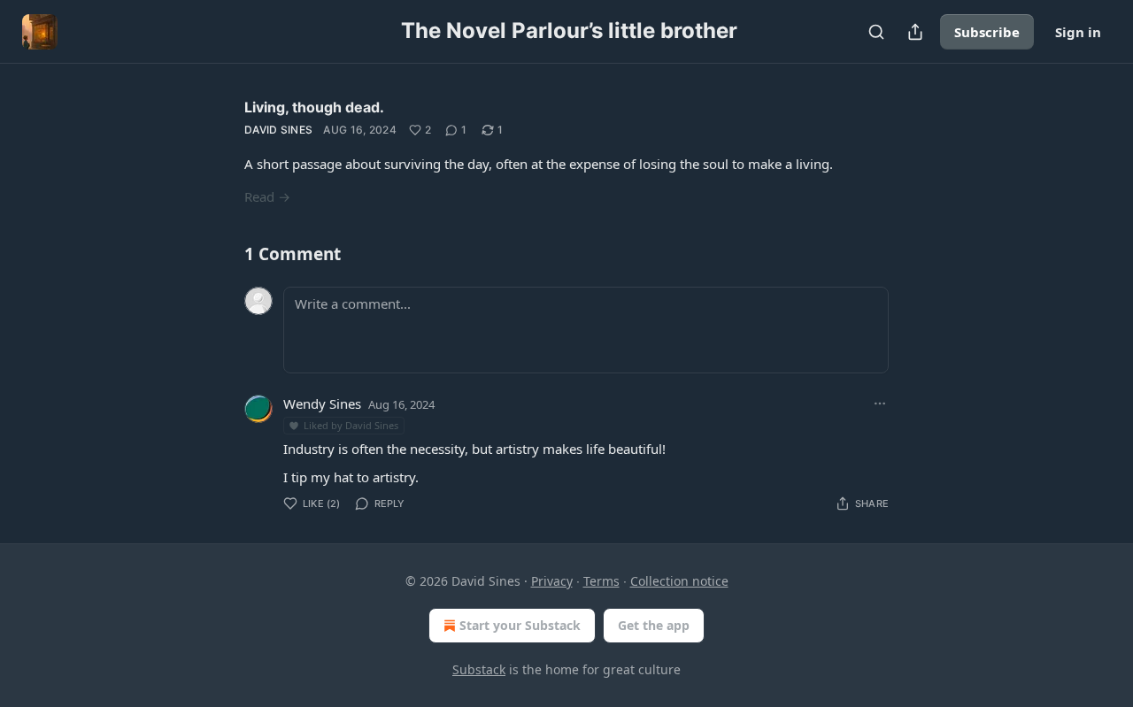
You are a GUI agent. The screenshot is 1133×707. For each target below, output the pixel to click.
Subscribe (987, 32)
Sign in (1078, 32)
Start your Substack (520, 625)
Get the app (654, 625)
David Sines (278, 129)
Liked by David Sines (351, 425)
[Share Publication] (915, 32)
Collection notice (679, 581)
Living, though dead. (314, 107)
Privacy (552, 581)
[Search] (876, 32)
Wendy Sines (322, 403)
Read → (267, 196)
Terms (601, 581)
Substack (478, 669)
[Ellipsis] (880, 403)
